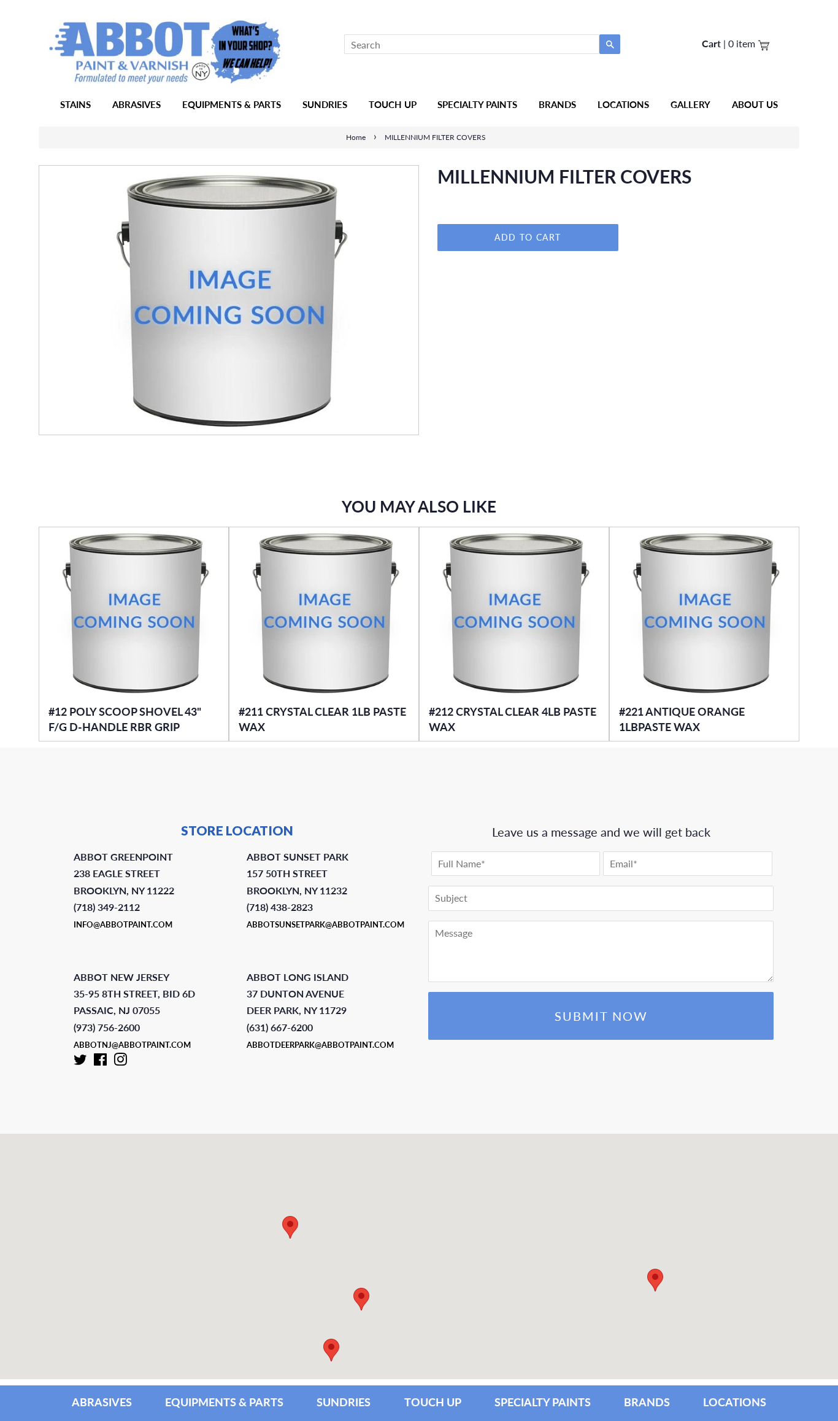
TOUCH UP (432, 1402)
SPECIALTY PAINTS (542, 1402)
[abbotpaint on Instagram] (120, 1062)
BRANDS (647, 1402)
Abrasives (136, 104)
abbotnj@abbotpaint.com (132, 1045)
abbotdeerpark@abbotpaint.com (320, 1045)
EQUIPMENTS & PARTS (224, 1402)
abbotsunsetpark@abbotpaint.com (325, 924)
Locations (623, 104)
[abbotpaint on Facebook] (100, 1062)
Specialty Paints (477, 104)
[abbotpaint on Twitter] (80, 1062)
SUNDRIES (324, 104)
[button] (655, 1280)
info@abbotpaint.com (123, 924)
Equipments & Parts (231, 104)
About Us (755, 104)
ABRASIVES (102, 1402)
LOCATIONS (734, 1402)
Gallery (690, 104)
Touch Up (393, 104)
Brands (557, 104)
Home (356, 137)
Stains (75, 104)
